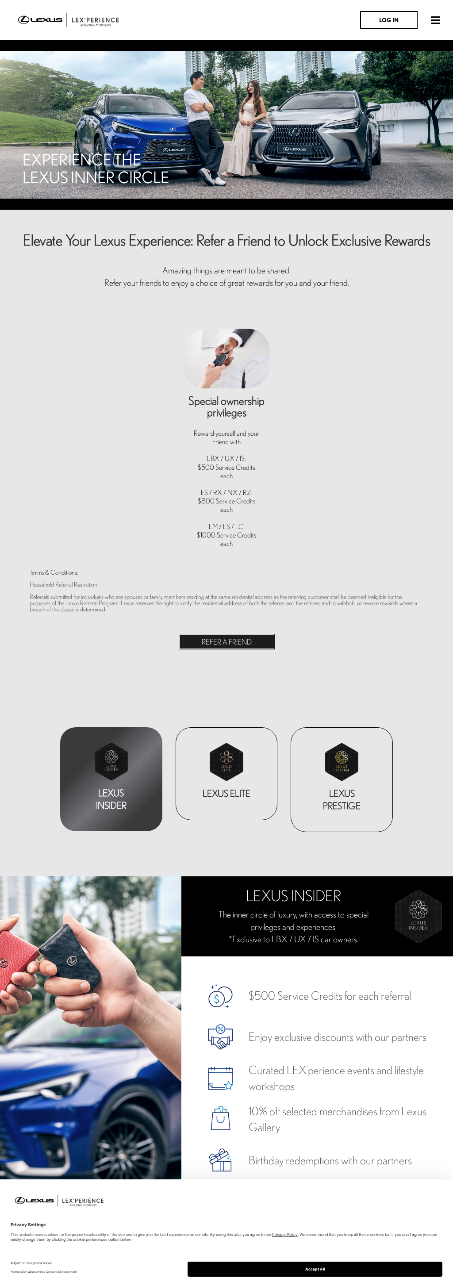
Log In (389, 20)
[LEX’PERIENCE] (68, 19)
